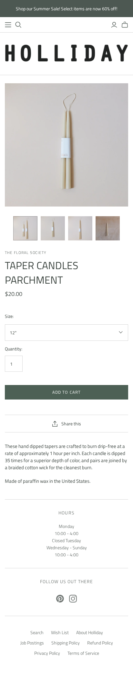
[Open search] (18, 25)
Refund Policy (100, 642)
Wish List (60, 632)
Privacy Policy (47, 653)
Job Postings (32, 642)
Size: (9, 316)
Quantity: (13, 349)
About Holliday (89, 632)
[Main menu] (8, 25)
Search (37, 632)
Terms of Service (83, 653)
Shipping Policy (65, 642)
